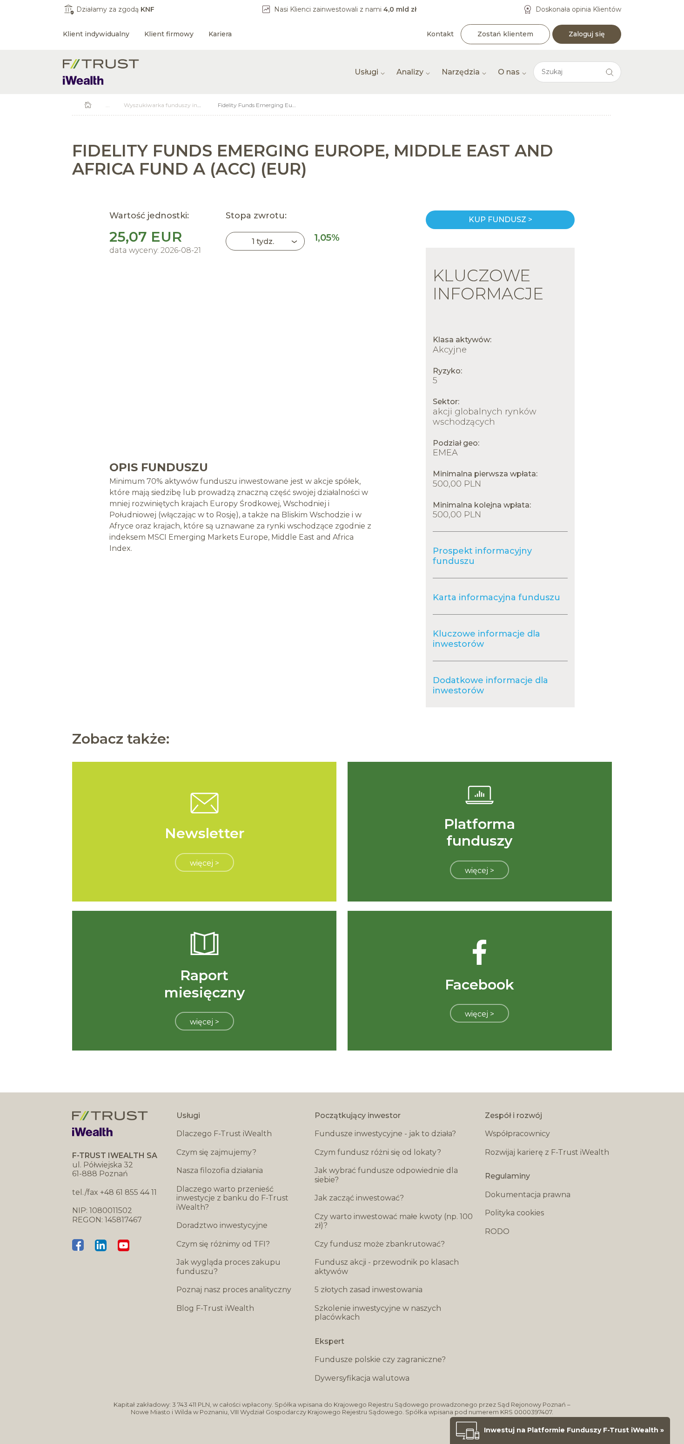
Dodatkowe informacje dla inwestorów (490, 685)
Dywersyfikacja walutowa (362, 1378)
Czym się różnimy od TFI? (223, 1244)
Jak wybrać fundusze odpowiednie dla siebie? (386, 1175)
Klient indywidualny (96, 34)
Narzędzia (461, 72)
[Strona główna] (101, 72)
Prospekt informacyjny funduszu (482, 556)
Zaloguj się (587, 34)
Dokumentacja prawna (527, 1194)
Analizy (409, 72)
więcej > (204, 863)
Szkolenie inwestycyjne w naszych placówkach (378, 1313)
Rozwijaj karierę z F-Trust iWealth (547, 1152)
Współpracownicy (517, 1133)
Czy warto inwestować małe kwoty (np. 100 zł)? (394, 1221)
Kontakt (440, 34)
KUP (500, 219)
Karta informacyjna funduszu (496, 597)
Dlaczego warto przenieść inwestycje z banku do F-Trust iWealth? (232, 1198)
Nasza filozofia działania (219, 1170)
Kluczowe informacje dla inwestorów (486, 639)
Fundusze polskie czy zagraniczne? (380, 1359)
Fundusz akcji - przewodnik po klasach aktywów (387, 1267)
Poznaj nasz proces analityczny (233, 1289)
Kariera (220, 34)
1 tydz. (263, 241)
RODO (497, 1231)
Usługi (366, 72)
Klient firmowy (169, 34)
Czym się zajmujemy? (216, 1152)
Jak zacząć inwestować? (359, 1197)
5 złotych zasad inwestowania (368, 1289)
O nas (509, 72)
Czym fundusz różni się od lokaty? (378, 1152)
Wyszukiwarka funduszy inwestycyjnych (179, 105)
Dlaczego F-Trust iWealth (224, 1133)
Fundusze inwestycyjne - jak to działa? (385, 1133)
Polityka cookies (514, 1212)
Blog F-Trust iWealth (215, 1308)
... (108, 105)
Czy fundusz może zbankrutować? (380, 1244)
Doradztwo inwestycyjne (222, 1225)
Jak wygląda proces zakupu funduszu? (228, 1267)
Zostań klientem (505, 34)
